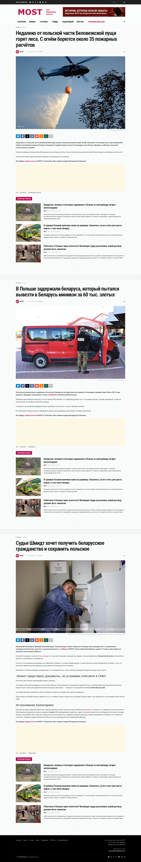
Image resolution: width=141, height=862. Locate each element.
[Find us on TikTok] (45, 2)
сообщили (52, 395)
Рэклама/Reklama (96, 22)
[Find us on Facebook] (113, 857)
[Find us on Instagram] (32, 2)
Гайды (55, 22)
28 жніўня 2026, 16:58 (54, 211)
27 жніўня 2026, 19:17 (54, 252)
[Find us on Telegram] (30, 2)
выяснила (87, 709)
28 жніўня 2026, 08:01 (54, 231)
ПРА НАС (80, 22)
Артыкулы (23, 192)
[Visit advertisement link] (94, 12)
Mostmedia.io (23, 857)
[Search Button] (124, 2)
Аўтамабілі (31, 447)
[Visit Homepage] (38, 12)
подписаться (30, 161)
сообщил (45, 656)
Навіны (32, 22)
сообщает (64, 649)
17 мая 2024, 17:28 (32, 301)
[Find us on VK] (43, 2)
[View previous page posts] (68, 266)
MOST (22, 51)
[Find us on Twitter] (37, 2)
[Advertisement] (70, 177)
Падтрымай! (68, 22)
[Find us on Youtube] (40, 2)
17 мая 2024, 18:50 (32, 51)
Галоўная (21, 22)
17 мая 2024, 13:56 (32, 555)
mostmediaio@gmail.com (117, 851)
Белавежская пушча (34, 192)
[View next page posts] (72, 266)
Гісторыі (44, 22)
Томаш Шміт (32, 753)
